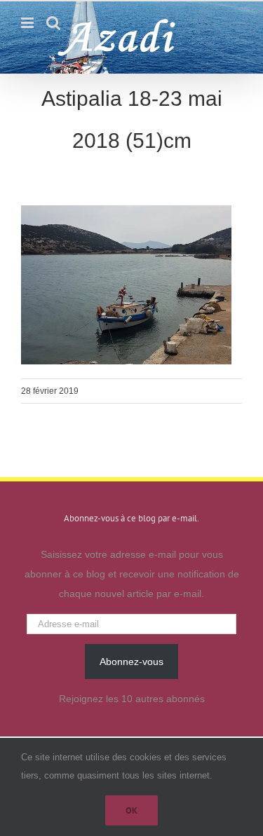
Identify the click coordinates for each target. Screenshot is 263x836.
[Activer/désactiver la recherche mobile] (53, 22)
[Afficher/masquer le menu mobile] (28, 22)
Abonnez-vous (131, 661)
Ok (131, 810)
